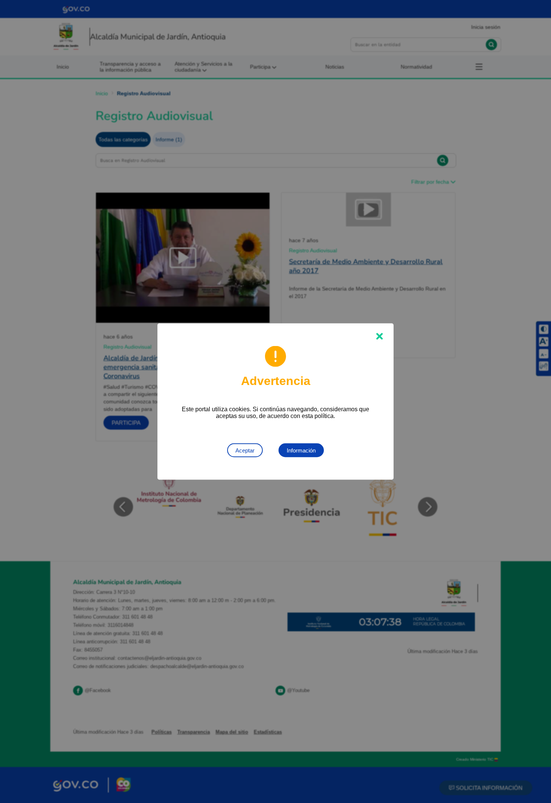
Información (301, 450)
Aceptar (245, 450)
